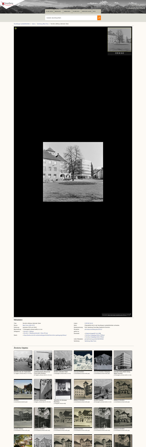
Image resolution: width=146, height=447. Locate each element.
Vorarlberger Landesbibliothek (22, 24)
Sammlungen (67, 11)
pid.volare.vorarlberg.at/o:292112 (93, 329)
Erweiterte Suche (86, 11)
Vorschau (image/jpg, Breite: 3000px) (95, 335)
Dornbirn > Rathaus (29, 331)
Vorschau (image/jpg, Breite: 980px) (95, 337)
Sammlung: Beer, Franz (42, 24)
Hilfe (94, 11)
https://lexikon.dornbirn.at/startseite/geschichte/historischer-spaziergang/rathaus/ (45, 335)
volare (33, 24)
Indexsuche (58, 11)
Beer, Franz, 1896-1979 (29, 325)
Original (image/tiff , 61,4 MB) (93, 333)
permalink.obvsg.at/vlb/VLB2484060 (94, 339)
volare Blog (76, 11)
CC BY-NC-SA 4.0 (89, 323)
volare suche (49, 11)
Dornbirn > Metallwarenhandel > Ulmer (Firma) (36, 333)
